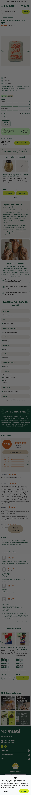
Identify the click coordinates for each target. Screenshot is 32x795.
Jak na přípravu (26, 113)
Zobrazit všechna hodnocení (15, 528)
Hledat (26, 12)
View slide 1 (14, 197)
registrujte (18, 544)
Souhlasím (24, 791)
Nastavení (6, 791)
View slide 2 (15, 197)
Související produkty (9, 151)
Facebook (2, 746)
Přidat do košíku (22, 143)
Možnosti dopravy (25, 131)
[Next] (28, 51)
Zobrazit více (13, 90)
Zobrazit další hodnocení (23, 622)
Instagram (5, 746)
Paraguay (6, 341)
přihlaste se (8, 544)
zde (13, 787)
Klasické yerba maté (9, 315)
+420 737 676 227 (9, 741)
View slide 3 (16, 197)
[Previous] (2, 51)
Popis (23, 151)
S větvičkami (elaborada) (10, 332)
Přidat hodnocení (15, 452)
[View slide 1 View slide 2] (15, 51)
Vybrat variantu (8, 678)
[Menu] (2, 6)
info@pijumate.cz (9, 736)
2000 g (5, 349)
